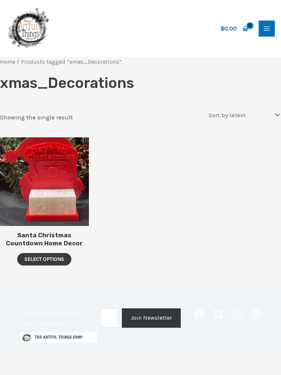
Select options (44, 259)
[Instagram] (237, 314)
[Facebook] (199, 314)
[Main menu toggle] (267, 29)
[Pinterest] (256, 314)
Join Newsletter (151, 317)
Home (7, 62)
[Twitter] (218, 314)
